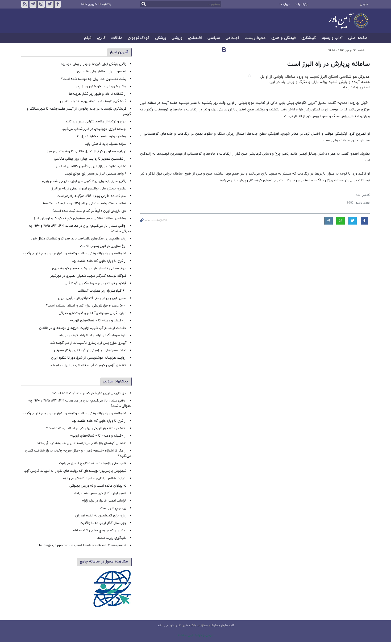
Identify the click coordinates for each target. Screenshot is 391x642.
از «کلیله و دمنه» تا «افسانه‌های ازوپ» (98, 320)
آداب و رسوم (332, 38)
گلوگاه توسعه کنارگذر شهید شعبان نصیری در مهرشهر (88, 276)
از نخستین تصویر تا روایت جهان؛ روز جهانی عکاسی (90, 158)
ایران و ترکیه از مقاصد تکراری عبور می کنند (95, 121)
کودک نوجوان (138, 38)
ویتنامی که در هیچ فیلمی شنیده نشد (99, 530)
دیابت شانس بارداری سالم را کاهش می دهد (94, 478)
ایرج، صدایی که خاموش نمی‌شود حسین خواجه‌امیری (89, 268)
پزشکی (160, 38)
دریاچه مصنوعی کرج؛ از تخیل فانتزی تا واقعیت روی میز (86, 151)
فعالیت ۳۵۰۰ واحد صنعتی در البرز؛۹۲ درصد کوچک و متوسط (84, 203)
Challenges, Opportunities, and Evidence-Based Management (81, 545)
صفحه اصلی (358, 38)
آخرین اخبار (119, 52)
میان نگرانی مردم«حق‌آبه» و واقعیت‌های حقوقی (92, 313)
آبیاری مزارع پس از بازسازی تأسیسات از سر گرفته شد (88, 343)
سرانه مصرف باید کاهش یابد (105, 144)
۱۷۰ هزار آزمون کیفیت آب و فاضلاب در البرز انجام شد (88, 365)
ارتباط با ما (301, 4)
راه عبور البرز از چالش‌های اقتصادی (101, 71)
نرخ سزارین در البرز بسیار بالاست (103, 246)
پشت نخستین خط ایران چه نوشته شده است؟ (93, 79)
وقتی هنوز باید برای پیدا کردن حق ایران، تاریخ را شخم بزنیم (84, 181)
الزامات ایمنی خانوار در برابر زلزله (104, 500)
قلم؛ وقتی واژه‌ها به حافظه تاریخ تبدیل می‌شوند (92, 463)
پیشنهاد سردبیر (115, 381)
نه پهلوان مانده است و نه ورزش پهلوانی (97, 485)
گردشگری (308, 38)
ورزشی (177, 38)
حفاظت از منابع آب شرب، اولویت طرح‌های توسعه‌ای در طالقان (82, 328)
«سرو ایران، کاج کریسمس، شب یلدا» (99, 493)
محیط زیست (255, 38)
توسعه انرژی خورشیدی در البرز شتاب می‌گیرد (94, 129)
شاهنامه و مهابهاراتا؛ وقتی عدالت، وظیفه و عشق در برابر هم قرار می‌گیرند (74, 253)
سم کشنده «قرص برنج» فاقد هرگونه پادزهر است (91, 196)
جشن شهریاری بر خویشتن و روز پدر (101, 86)
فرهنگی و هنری (283, 38)
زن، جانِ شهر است (113, 508)
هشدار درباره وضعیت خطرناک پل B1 (101, 136)
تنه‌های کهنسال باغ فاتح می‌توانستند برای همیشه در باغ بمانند (81, 443)
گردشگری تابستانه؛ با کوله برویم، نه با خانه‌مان (93, 101)
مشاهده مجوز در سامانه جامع (104, 561)
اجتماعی (232, 38)
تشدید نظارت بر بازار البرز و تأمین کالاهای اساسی (91, 166)
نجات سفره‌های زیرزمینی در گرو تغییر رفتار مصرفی (90, 350)
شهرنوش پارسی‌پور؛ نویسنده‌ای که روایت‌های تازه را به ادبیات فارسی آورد (75, 471)
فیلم (87, 38)
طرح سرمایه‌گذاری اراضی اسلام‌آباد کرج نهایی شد (92, 335)
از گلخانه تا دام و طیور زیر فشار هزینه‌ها (97, 94)
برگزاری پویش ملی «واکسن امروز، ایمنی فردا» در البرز (89, 188)
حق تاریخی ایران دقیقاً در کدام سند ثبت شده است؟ (89, 211)
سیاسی (213, 38)
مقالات (116, 38)
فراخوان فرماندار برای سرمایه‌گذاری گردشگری (95, 283)
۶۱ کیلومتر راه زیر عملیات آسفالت (102, 290)
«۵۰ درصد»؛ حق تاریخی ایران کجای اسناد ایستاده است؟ (86, 305)
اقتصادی (195, 38)
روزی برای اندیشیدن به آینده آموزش (100, 515)
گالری (101, 38)
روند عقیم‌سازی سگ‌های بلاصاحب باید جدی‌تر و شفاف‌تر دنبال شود (78, 238)
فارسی (364, 4)
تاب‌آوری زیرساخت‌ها (111, 538)
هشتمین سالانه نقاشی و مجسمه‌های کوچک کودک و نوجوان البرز (80, 218)
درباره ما (284, 4)
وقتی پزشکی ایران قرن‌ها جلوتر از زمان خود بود (93, 64)
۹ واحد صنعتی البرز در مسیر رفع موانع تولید (95, 173)
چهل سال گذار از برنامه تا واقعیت (103, 523)
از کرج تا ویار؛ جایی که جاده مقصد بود (99, 261)
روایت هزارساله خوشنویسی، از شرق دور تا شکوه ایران (88, 357)
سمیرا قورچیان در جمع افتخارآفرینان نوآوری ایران (91, 298)
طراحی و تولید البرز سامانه (196, 635)
